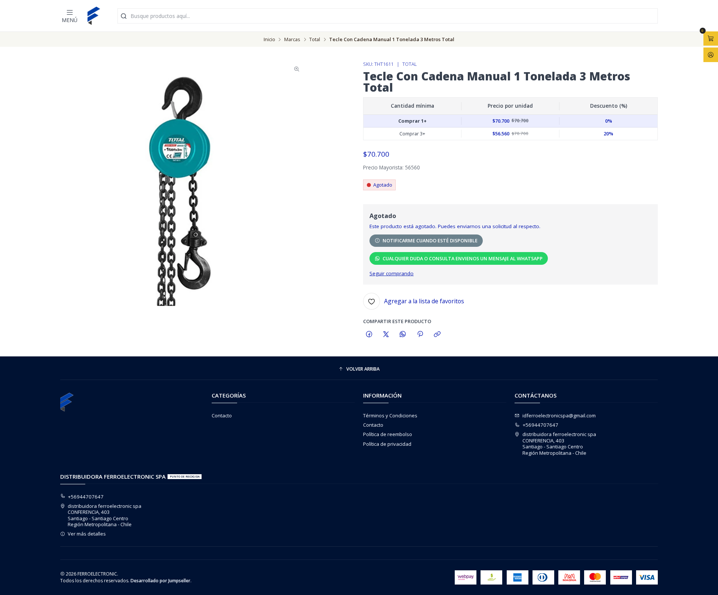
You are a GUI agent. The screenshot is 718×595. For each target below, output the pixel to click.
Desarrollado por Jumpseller (160, 580)
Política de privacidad (387, 444)
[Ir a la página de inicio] (94, 15)
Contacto (222, 415)
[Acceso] (710, 54)
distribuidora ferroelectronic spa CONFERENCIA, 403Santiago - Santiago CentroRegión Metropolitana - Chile (559, 443)
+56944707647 (540, 424)
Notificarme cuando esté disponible (430, 240)
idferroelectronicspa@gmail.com (559, 415)
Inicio (269, 39)
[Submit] (123, 16)
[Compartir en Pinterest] (420, 334)
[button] (359, 369)
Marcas (292, 39)
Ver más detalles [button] (87, 533)
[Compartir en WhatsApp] (403, 334)
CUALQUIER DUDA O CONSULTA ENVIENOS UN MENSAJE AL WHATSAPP (463, 258)
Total (314, 39)
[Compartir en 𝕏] (386, 334)
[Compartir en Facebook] (369, 334)
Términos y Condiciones (390, 415)
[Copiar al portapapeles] (437, 334)
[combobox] (387, 15)
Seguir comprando (391, 273)
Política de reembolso (387, 434)
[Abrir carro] (710, 38)
